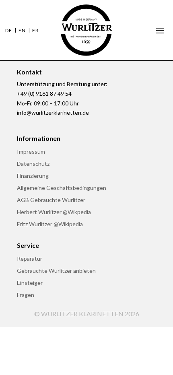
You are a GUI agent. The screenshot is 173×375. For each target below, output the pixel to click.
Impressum (31, 152)
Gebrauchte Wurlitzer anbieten (56, 271)
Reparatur (29, 259)
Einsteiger (30, 283)
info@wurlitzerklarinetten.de (53, 112)
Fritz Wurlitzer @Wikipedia (50, 224)
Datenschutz (33, 164)
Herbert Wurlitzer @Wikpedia (54, 212)
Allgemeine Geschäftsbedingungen (61, 188)
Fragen (25, 295)
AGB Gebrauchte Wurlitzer (51, 200)
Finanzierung (33, 176)
